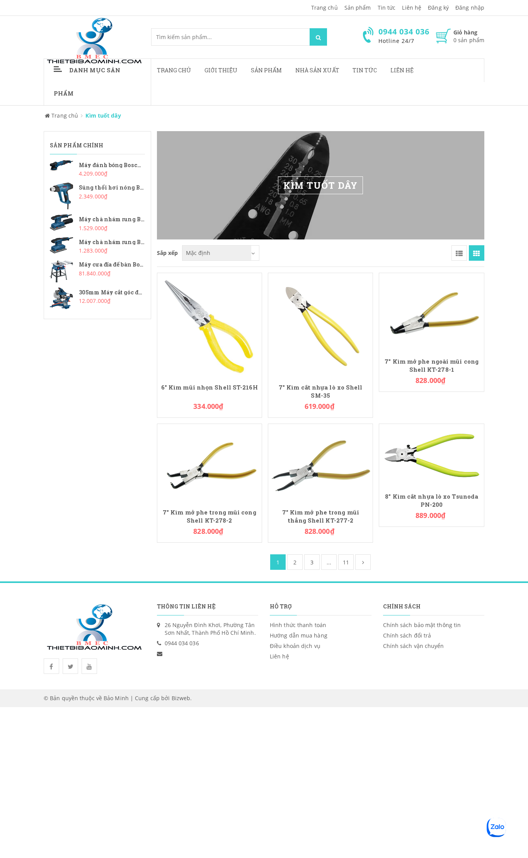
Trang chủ (324, 7)
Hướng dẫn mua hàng (298, 635)
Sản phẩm (357, 7)
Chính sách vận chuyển (413, 645)
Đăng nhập (469, 7)
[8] (431, 454)
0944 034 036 (182, 643)
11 (346, 562)
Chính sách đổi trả (407, 635)
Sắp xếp (167, 252)
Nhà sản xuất (317, 70)
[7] (320, 324)
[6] (209, 324)
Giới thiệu (221, 70)
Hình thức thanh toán (298, 625)
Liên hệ (411, 7)
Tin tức (387, 7)
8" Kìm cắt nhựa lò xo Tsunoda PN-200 (431, 500)
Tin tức (365, 70)
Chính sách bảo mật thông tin (422, 625)
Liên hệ (402, 70)
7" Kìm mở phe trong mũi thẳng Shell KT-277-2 (320, 516)
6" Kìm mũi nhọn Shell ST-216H (209, 387)
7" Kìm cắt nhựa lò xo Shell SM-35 (321, 391)
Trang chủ (174, 70)
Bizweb (181, 698)
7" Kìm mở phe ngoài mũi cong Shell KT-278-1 (432, 365)
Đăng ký (438, 7)
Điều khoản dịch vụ (295, 645)
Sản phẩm (266, 70)
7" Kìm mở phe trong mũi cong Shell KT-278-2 (209, 516)
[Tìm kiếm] (318, 37)
